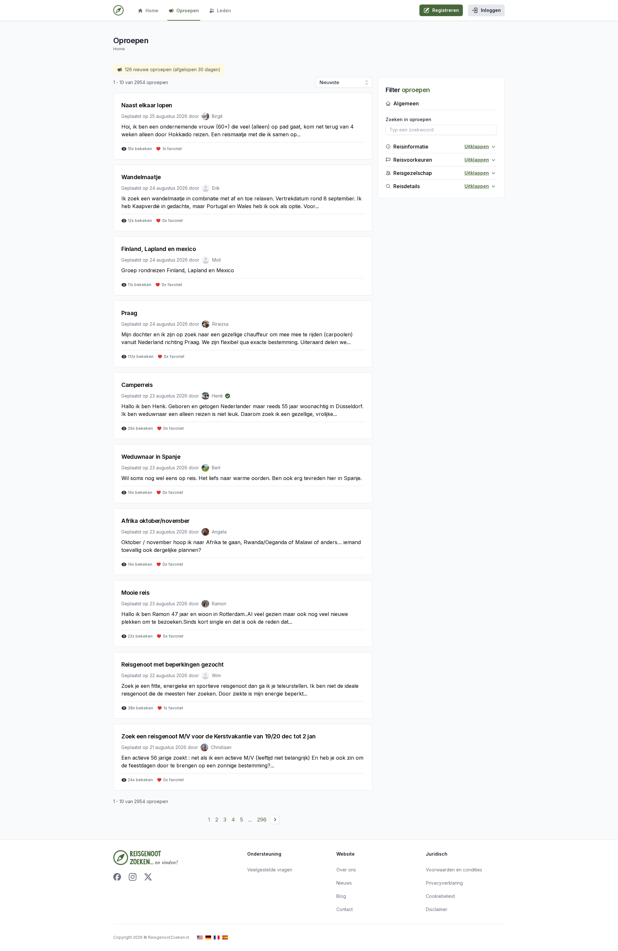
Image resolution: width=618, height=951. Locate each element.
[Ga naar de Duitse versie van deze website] (208, 938)
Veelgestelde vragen (269, 869)
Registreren (445, 10)
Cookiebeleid (440, 896)
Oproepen (187, 10)
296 (262, 819)
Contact (344, 909)
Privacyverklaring (444, 883)
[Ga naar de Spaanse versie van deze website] (225, 938)
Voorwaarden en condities (454, 869)
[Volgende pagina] (274, 819)
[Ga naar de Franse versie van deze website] (217, 938)
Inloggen (491, 10)
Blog (341, 896)
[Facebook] (117, 877)
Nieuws (344, 883)
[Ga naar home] (118, 10)
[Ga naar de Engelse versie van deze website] (200, 938)
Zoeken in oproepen (408, 119)
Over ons (346, 869)
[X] (148, 877)
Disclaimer (436, 909)
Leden (224, 10)
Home (151, 10)
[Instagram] (132, 877)
